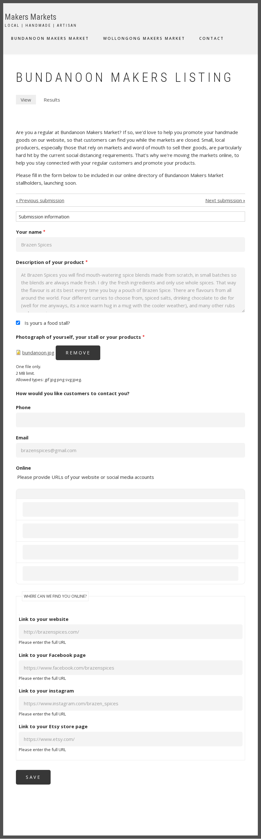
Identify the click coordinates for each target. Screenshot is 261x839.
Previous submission (40, 200)
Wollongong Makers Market (144, 38)
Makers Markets (30, 17)
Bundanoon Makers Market (50, 38)
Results (52, 99)
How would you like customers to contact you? (73, 393)
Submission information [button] (44, 216)
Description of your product (50, 262)
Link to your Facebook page (52, 655)
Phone (23, 407)
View (28, 100)
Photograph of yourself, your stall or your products (78, 337)
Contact (211, 38)
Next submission (225, 200)
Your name (29, 232)
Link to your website (43, 619)
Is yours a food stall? (47, 323)
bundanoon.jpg (38, 352)
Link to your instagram (46, 690)
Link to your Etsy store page (53, 726)
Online (23, 468)
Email (22, 437)
